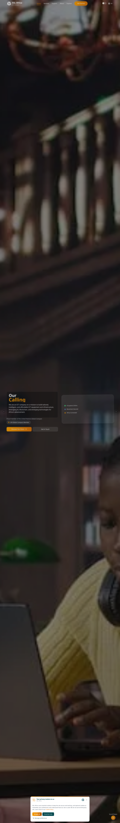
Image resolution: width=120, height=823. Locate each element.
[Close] (86, 799)
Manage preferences (41, 818)
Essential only (48, 814)
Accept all (37, 814)
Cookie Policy (49, 809)
